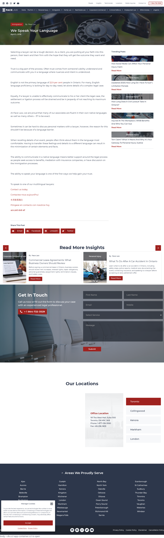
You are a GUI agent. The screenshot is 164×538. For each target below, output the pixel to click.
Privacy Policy (32, 528)
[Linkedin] (3, 3)
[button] (52, 504)
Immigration (17, 24)
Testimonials (109, 3)
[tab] (143, 401)
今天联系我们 (17, 200)
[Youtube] (18, 3)
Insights (98, 3)
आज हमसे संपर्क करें (18, 210)
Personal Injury (132, 59)
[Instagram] (11, 3)
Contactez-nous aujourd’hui (24, 195)
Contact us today (19, 189)
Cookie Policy (22, 528)
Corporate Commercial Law (14, 256)
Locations (119, 3)
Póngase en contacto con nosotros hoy (30, 205)
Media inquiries (130, 3)
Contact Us (142, 3)
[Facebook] (7, 3)
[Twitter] (14, 3)
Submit (92, 349)
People (90, 3)
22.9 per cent (56, 82)
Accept (28, 523)
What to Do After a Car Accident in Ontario (133, 261)
